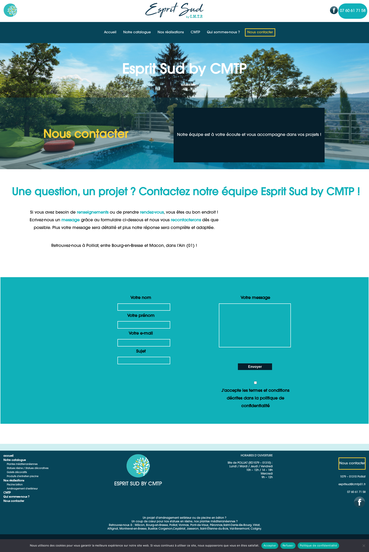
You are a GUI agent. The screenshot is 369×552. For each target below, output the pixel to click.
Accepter (270, 545)
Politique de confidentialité (318, 545)
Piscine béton (15, 485)
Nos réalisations (171, 32)
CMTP (195, 32)
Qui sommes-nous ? (223, 32)
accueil (8, 456)
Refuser (288, 545)
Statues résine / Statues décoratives (27, 468)
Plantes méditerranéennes (22, 464)
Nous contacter (260, 32)
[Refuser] (364, 545)
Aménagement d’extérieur (22, 489)
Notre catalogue (137, 32)
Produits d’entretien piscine (22, 476)
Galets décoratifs (17, 472)
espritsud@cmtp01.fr (352, 484)
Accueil (110, 32)
